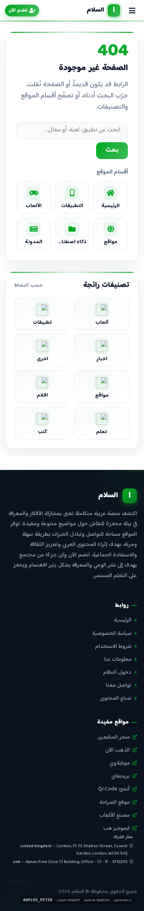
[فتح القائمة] (132, 11)
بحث (112, 150)
